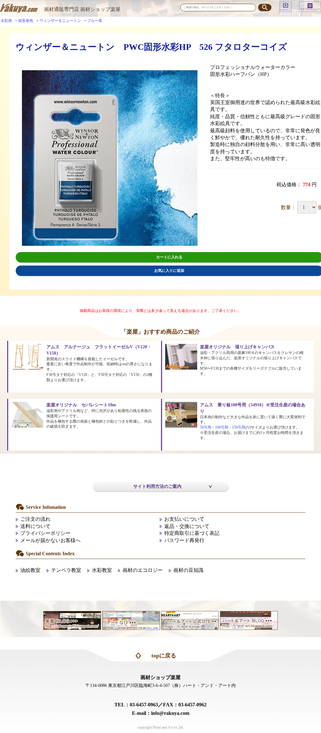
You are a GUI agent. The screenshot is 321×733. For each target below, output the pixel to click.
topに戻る (163, 655)
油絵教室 (30, 570)
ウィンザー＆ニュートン (60, 20)
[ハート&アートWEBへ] (190, 619)
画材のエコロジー (143, 570)
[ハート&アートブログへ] (249, 619)
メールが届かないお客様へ (50, 540)
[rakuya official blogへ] (72, 619)
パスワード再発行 (184, 540)
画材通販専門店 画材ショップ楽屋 (82, 9)
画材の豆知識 (188, 570)
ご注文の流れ (35, 519)
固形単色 (25, 20)
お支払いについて (184, 519)
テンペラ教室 (66, 570)
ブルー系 (94, 20)
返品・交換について (186, 526)
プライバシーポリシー (45, 533)
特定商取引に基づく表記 (191, 533)
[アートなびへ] (131, 619)
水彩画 (6, 20)
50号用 (205, 427)
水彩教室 (102, 570)
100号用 (221, 427)
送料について (35, 526)
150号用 (238, 427)
